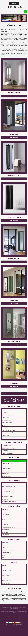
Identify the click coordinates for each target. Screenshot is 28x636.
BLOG (3, 557)
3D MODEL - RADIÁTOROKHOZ (8, 550)
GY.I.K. (3, 555)
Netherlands (14, 611)
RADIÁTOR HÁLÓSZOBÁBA (7, 468)
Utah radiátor (14, 383)
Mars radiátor (14, 300)
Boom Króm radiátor (14, 93)
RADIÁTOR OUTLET (6, 542)
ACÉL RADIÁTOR (5, 509)
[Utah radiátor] (14, 364)
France (8, 611)
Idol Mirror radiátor (14, 259)
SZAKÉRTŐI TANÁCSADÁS (7, 568)
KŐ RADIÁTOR (4, 519)
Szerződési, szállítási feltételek (7, 578)
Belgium (2, 611)
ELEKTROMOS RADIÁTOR (7, 445)
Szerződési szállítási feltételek (16, 617)
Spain (21, 611)
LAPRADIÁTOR (5, 425)
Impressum (15, 615)
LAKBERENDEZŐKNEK (6, 570)
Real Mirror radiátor (14, 342)
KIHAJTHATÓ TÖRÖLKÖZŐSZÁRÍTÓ (8, 486)
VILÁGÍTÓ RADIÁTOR (6, 491)
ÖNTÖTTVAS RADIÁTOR (6, 522)
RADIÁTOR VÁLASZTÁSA (6, 552)
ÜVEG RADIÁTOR (5, 534)
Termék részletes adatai (14, 96)
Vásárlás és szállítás (9, 615)
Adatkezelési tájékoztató (6, 580)
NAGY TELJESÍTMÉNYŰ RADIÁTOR (8, 430)
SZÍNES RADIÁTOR (5, 529)
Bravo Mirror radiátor (14, 176)
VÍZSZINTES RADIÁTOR (6, 420)
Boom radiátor (14, 134)
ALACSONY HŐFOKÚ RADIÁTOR (8, 432)
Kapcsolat (3, 615)
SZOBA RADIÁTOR (5, 412)
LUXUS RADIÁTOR (5, 435)
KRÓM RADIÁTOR (5, 517)
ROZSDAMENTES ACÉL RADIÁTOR (8, 527)
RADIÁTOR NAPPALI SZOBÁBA (8, 463)
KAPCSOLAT (4, 565)
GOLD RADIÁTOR (5, 514)
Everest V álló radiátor (14, 217)
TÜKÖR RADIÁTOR (5, 532)
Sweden (23, 611)
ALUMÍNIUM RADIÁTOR (6, 511)
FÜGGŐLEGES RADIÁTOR (7, 422)
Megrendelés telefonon (6, 575)
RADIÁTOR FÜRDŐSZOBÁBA (7, 466)
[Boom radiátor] (14, 115)
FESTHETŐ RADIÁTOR (6, 489)
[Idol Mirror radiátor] (14, 240)
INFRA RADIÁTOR (5, 494)
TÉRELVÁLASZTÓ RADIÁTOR (7, 496)
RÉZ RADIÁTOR (5, 524)
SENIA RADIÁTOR (5, 547)
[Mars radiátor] (14, 281)
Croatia (5, 611)
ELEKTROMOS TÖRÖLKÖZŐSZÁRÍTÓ (9, 448)
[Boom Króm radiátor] (14, 74)
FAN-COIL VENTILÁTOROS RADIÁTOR (9, 501)
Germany (10, 611)
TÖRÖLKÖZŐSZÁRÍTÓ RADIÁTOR (8, 415)
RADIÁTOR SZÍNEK (5, 545)
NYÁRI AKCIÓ (4, 410)
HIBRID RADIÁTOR (5, 450)
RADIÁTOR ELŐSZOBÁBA (7, 461)
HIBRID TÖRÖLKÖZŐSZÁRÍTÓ (7, 453)
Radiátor (3, 0)
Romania (18, 611)
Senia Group (9, 617)
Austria (14, 610)
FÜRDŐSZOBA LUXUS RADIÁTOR (8, 437)
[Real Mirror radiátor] (14, 323)
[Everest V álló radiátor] (14, 198)
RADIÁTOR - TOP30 (5, 473)
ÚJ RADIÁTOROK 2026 (6, 476)
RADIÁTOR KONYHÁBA (6, 471)
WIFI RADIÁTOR (5, 499)
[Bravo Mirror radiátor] (14, 157)
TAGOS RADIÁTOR (5, 427)
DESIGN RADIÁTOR (5, 417)
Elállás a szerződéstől (6, 583)
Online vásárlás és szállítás (7, 573)
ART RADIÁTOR (5, 484)
